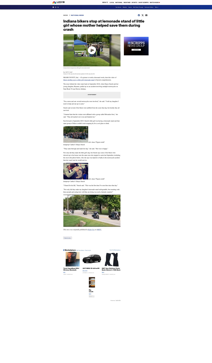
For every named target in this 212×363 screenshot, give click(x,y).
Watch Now (154, 2)
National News (77, 15)
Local (112, 2)
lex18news (58, 7)
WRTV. (99, 230)
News (65, 15)
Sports (134, 2)
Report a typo (67, 238)
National (118, 2)
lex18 (54, 7)
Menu (104, 2)
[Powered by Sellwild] (118, 300)
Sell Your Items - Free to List (83, 250)
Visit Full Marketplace (115, 250)
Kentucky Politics (149, 7)
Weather (127, 2)
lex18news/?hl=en (56, 7)
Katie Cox (91, 230)
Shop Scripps (143, 2)
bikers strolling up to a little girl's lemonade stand (78, 80)
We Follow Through (138, 7)
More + (157, 7)
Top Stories (118, 7)
